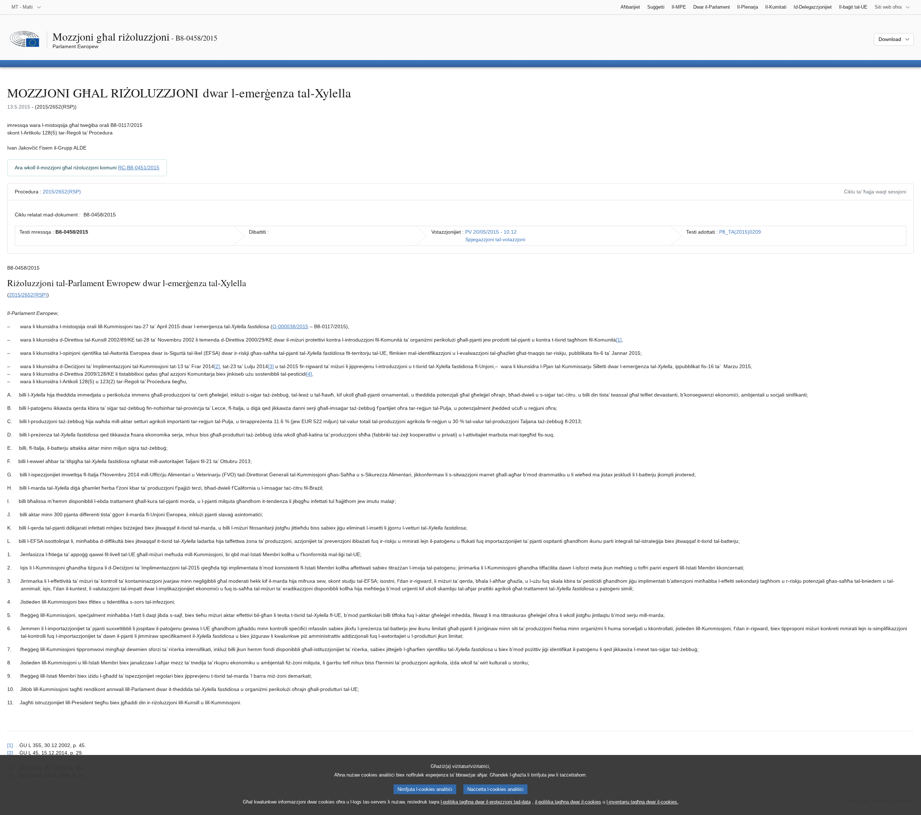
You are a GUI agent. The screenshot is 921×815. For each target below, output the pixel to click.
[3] (271, 366)
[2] (217, 366)
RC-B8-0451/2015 (138, 167)
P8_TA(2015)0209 (740, 232)
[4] (309, 374)
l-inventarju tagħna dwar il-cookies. (643, 802)
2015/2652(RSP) (62, 191)
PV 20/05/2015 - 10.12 (491, 232)
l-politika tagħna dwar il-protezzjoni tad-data (486, 802)
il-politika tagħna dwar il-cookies (568, 802)
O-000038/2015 (290, 326)
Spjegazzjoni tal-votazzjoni (495, 239)
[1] (619, 340)
